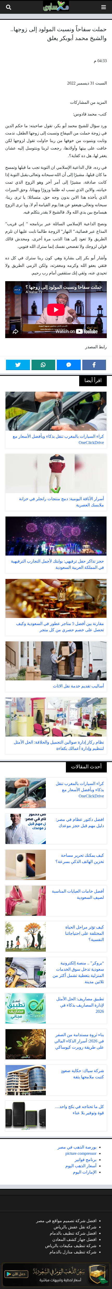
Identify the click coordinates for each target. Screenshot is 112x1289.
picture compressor (80, 1153)
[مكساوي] (56, 6)
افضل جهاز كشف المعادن (74, 1239)
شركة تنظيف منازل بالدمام (72, 1252)
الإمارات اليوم (84, 1172)
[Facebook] (94, 365)
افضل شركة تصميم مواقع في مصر (66, 1221)
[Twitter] (18, 365)
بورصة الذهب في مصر (77, 1147)
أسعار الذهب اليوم (80, 1166)
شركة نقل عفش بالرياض (75, 1227)
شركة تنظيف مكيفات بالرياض (70, 1245)
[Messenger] (69, 365)
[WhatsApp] (43, 365)
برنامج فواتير (85, 1159)
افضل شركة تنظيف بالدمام (73, 1233)
